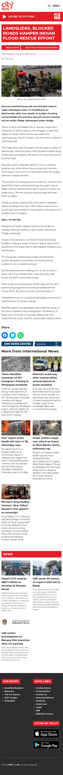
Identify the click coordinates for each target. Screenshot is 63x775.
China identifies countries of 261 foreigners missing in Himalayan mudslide (15, 379)
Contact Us (41, 694)
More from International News (41, 47)
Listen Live (41, 704)
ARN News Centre (44, 714)
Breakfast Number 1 (14, 688)
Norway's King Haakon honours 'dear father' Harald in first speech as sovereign (15, 507)
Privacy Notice (43, 691)
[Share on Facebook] (4, 335)
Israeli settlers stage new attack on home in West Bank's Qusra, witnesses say (46, 443)
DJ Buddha (9, 701)
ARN (38, 710)
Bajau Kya (9, 691)
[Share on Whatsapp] (20, 335)
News (8, 554)
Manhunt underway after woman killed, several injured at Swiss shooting (45, 379)
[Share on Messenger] (12, 335)
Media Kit (40, 701)
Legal (38, 707)
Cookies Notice (43, 688)
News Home (12, 47)
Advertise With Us (45, 698)
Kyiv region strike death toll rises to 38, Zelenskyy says (14, 441)
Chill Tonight (10, 698)
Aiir (18, 765)
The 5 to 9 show (12, 694)
